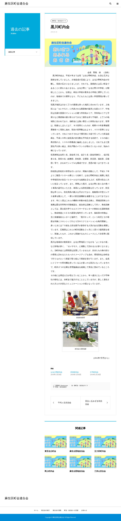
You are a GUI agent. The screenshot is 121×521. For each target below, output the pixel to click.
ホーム (36, 510)
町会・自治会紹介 (61, 387)
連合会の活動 (57, 510)
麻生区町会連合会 (16, 3)
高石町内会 (74, 372)
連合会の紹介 (45, 510)
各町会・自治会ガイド (59, 21)
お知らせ (84, 510)
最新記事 (11, 52)
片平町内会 (94, 372)
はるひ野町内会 (56, 372)
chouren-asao (64, 385)
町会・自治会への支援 (71, 510)
